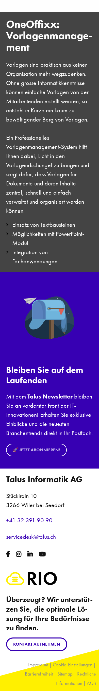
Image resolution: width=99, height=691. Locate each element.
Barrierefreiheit (39, 674)
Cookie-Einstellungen (72, 665)
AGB (91, 683)
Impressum (38, 665)
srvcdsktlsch (31, 536)
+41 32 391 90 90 (29, 520)
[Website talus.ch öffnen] (31, 582)
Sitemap (65, 674)
